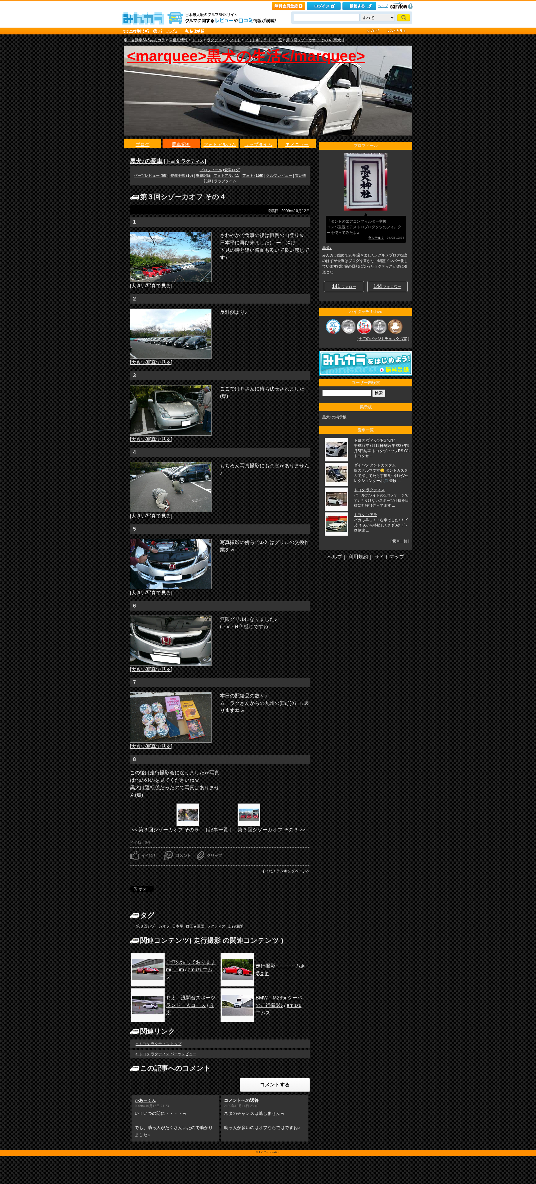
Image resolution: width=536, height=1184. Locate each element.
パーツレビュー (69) (151, 175)
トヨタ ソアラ (365, 515)
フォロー (344, 286)
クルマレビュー (279, 175)
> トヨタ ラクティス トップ (158, 1044)
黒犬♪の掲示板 (334, 417)
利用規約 (358, 556)
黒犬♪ (327, 248)
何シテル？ (376, 237)
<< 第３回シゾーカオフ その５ (165, 829)
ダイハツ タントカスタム (375, 465)
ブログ (143, 144)
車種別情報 (178, 40)
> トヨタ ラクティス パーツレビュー (166, 1054)
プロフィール (211, 170)
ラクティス (216, 40)
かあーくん (145, 1100)
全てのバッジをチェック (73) (383, 338)
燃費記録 (203, 175)
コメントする (275, 1084)
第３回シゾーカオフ (153, 926)
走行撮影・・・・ (275, 965)
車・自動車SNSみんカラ (144, 40)
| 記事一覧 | (218, 829)
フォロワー (387, 286)
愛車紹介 (181, 144)
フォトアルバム (219, 144)
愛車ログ (231, 170)
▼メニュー (297, 144)
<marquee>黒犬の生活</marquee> (246, 56)
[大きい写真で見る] (151, 285)
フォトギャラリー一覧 (263, 40)
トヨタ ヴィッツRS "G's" (374, 440)
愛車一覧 (399, 541)
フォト (235, 40)
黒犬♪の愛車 (146, 161)
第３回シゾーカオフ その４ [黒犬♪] (315, 40)
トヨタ (197, 40)
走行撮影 (235, 926)
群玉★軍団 (195, 926)
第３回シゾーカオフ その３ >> (271, 829)
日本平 (177, 926)
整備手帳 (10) (181, 175)
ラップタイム (258, 144)
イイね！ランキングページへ (285, 871)
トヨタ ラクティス (185, 161)
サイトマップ (389, 556)
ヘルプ (383, 6)
